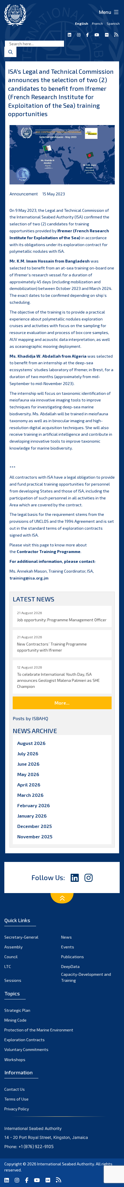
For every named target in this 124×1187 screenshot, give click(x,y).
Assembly (13, 946)
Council (11, 956)
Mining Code (15, 1020)
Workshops (14, 1059)
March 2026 (30, 795)
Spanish (113, 23)
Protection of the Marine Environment (38, 1029)
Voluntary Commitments (26, 1049)
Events (67, 946)
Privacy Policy (16, 1108)
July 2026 (27, 753)
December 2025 (34, 826)
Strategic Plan (17, 1010)
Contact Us (14, 1089)
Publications (72, 956)
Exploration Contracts (24, 1039)
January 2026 (32, 815)
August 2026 (31, 743)
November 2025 (34, 836)
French (97, 23)
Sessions (12, 980)
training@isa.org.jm (29, 577)
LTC (7, 966)
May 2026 (28, 774)
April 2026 (28, 784)
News (66, 937)
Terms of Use (16, 1099)
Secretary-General (21, 937)
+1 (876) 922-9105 (36, 1146)
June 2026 (28, 764)
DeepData (70, 966)
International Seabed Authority (65, 1163)
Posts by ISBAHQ (30, 718)
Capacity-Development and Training (86, 977)
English (81, 23)
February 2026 (33, 805)
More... (62, 702)
